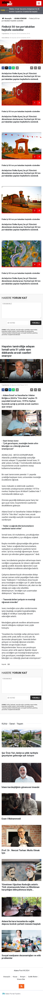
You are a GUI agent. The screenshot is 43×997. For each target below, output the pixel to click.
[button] (31, 67)
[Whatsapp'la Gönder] (13, 67)
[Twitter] (6, 67)
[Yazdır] (17, 67)
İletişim (22, 977)
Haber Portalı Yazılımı (12, 994)
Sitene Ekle (21, 979)
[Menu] (39, 3)
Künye (15, 977)
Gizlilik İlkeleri (32, 977)
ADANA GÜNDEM (20, 18)
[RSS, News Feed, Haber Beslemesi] (21, 986)
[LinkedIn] (9, 67)
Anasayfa (7, 18)
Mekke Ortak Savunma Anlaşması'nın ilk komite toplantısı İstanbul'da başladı (24, 10)
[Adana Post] (8, 3)
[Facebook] (3, 67)
